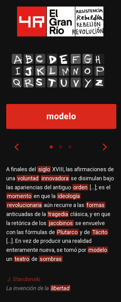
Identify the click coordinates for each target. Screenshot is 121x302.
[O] (87, 71)
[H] (99, 59)
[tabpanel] (60, 229)
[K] (40, 71)
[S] (40, 82)
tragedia (58, 214)
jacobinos (61, 223)
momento (19, 196)
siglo (44, 169)
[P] (99, 71)
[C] (40, 59)
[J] (29, 71)
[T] (52, 82)
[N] (76, 71)
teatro (22, 259)
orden (80, 187)
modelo (97, 250)
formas (96, 205)
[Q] (17, 82)
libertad (60, 288)
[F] (76, 59)
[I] (17, 71)
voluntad (27, 178)
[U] (64, 82)
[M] (64, 71)
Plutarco (67, 232)
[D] (52, 59)
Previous (16, 146)
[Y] (87, 82)
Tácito (99, 232)
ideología (69, 196)
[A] (17, 59)
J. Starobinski (23, 279)
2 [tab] (60, 147)
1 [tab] (51, 147)
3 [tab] (70, 147)
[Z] (99, 82)
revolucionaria (24, 205)
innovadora (55, 178)
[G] (87, 59)
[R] (29, 82)
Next (105, 146)
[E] (64, 59)
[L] (52, 71)
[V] (76, 82)
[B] (29, 59)
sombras (51, 259)
